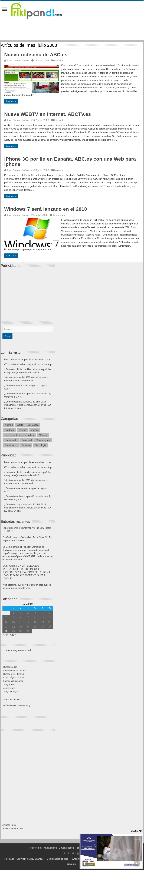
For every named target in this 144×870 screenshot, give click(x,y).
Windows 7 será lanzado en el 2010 (45, 209)
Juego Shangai (10, 691)
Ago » (13, 634)
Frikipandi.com (50, 848)
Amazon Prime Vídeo (12, 828)
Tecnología (59, 215)
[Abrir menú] (4, 9)
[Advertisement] (28, 291)
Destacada (33, 425)
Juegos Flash (9, 684)
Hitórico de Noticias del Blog (16, 705)
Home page (8, 859)
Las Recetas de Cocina (14, 670)
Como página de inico (13, 677)
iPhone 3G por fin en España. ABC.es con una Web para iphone (70, 161)
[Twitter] (72, 853)
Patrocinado (11, 440)
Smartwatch (11, 445)
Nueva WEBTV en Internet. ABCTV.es (47, 114)
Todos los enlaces (12, 699)
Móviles (58, 170)
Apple (20, 425)
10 (28, 617)
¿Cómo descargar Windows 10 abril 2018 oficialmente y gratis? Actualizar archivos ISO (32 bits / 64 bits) (27, 404)
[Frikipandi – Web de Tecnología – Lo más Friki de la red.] (40, 9)
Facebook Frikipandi (13, 681)
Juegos (35, 430)
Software (26, 445)
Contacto (71, 864)
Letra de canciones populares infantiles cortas (27, 359)
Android (9, 425)
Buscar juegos (10, 667)
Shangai (39, 859)
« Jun (5, 634)
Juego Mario (9, 688)
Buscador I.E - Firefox (13, 674)
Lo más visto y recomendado (19, 435)
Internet (58, 60)
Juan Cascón (67, 848)
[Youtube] (77, 853)
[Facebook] (69, 853)
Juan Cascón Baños (18, 60)
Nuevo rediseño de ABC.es (35, 54)
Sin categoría (43, 440)
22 (13, 626)
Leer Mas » (11, 101)
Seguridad (27, 440)
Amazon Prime (9, 825)
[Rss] (64, 853)
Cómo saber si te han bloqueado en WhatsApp (27, 364)
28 (6, 631)
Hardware (9, 430)
